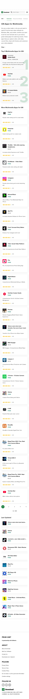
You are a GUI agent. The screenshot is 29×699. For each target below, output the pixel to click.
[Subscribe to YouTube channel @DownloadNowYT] (9, 685)
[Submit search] (11, 12)
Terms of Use (5, 668)
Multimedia (9, 18)
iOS (2, 18)
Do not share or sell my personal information (13, 673)
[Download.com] (5, 12)
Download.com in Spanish (8, 657)
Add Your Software (6, 651)
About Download (6, 648)
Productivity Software (17, 18)
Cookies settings (6, 676)
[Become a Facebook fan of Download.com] (3, 685)
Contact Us (4, 654)
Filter (2, 47)
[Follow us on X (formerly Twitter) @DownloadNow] (6, 685)
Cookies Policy (5, 671)
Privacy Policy (5, 665)
